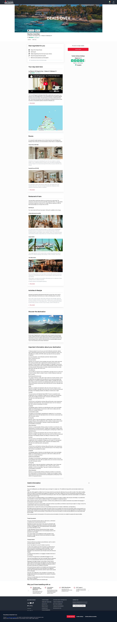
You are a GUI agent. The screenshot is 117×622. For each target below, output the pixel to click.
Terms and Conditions (46, 601)
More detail (32, 103)
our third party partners (11, 617)
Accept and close (70, 616)
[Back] (3, 2)
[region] (58, 616)
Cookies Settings (79, 616)
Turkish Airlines (45, 599)
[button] (46, 103)
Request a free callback (80, 605)
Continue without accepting (91, 616)
